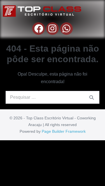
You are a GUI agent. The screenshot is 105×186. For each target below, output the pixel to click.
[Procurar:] (52, 97)
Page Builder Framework (64, 131)
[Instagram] (52, 28)
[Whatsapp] (66, 28)
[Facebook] (38, 28)
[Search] (92, 97)
